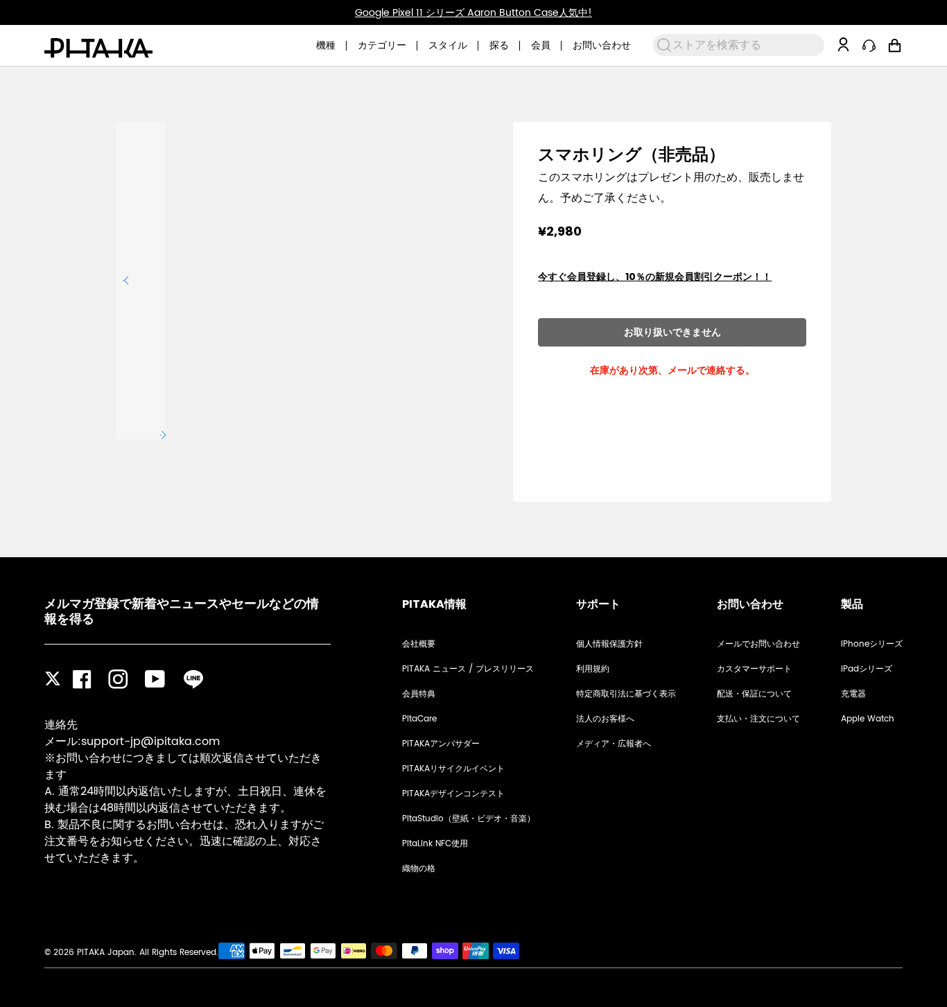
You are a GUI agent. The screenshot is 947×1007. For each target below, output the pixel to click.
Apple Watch (867, 719)
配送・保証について (754, 694)
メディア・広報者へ (613, 744)
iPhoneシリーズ (872, 644)
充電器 (853, 694)
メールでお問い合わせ (758, 644)
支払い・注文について (758, 719)
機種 (326, 45)
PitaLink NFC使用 (435, 843)
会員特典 (418, 694)
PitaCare (419, 719)
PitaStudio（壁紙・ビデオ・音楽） (468, 818)
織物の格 (418, 868)
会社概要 (418, 644)
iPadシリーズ (866, 669)
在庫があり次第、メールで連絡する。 (672, 370)
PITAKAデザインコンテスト (453, 793)
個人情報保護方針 (609, 644)
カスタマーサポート (754, 669)
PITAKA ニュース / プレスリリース (468, 669)
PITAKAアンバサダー (441, 744)
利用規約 (592, 669)
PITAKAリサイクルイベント (453, 769)
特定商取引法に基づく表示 (626, 694)
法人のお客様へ (605, 719)
